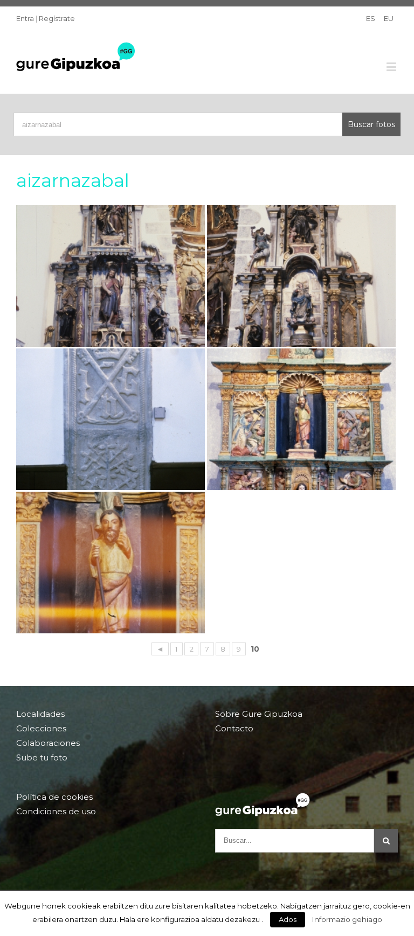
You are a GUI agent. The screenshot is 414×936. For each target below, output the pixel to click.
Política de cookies (54, 797)
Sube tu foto (41, 757)
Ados (287, 919)
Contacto (234, 728)
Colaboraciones (48, 743)
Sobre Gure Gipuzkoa (258, 714)
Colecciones (41, 728)
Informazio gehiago (347, 919)
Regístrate (57, 18)
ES (370, 18)
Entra (25, 18)
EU (389, 18)
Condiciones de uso (56, 811)
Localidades (40, 714)
